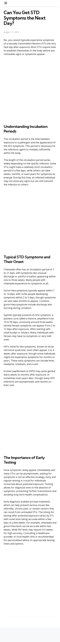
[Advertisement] (30, 89)
